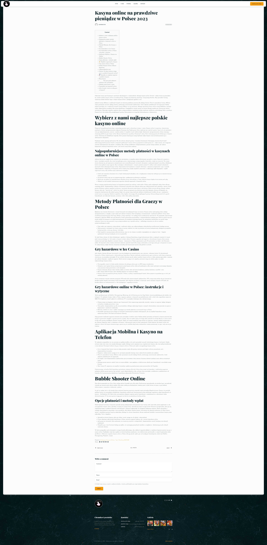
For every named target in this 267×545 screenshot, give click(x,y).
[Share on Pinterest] (108, 442)
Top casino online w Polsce (106, 63)
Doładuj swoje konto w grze (106, 84)
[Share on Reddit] (105, 442)
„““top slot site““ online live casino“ (114, 190)
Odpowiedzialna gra (105, 69)
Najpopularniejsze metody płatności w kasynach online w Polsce (107, 41)
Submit (99, 488)
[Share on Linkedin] (103, 442)
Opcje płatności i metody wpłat (107, 60)
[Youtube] (171, 500)
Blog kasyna (102, 78)
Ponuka (129, 3)
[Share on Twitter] (101, 442)
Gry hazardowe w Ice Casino (107, 48)
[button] (169, 529)
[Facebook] (165, 500)
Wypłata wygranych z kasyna (108, 62)
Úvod (116, 3)
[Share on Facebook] (99, 442)
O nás (122, 3)
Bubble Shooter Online (105, 58)
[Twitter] (169, 500)
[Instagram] (167, 500)
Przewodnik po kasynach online (108, 86)
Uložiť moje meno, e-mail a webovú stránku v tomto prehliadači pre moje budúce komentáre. (122, 484)
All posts (134, 447)
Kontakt (143, 3)
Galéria (136, 3)
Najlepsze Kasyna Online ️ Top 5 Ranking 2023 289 (114, 440)
